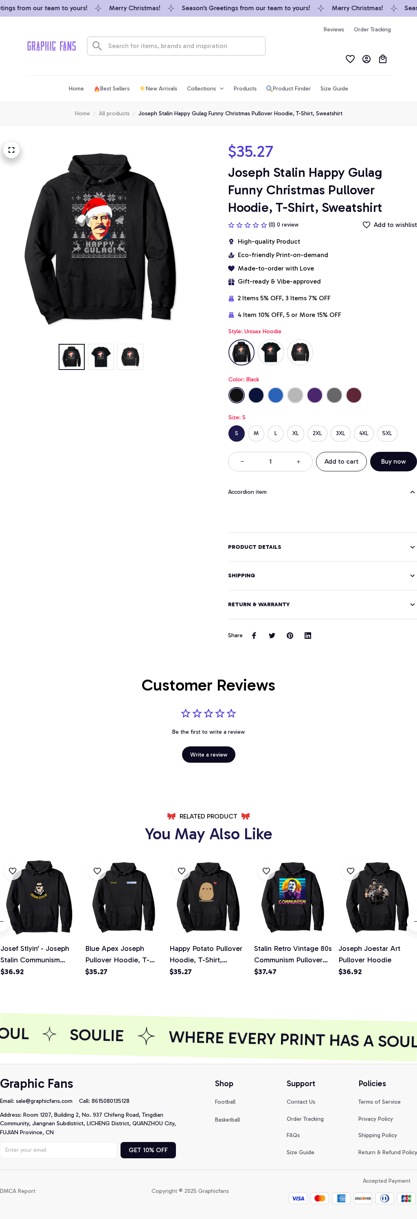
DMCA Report (17, 1191)
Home (82, 113)
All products (114, 113)
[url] (47, 1101)
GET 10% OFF (148, 1150)
